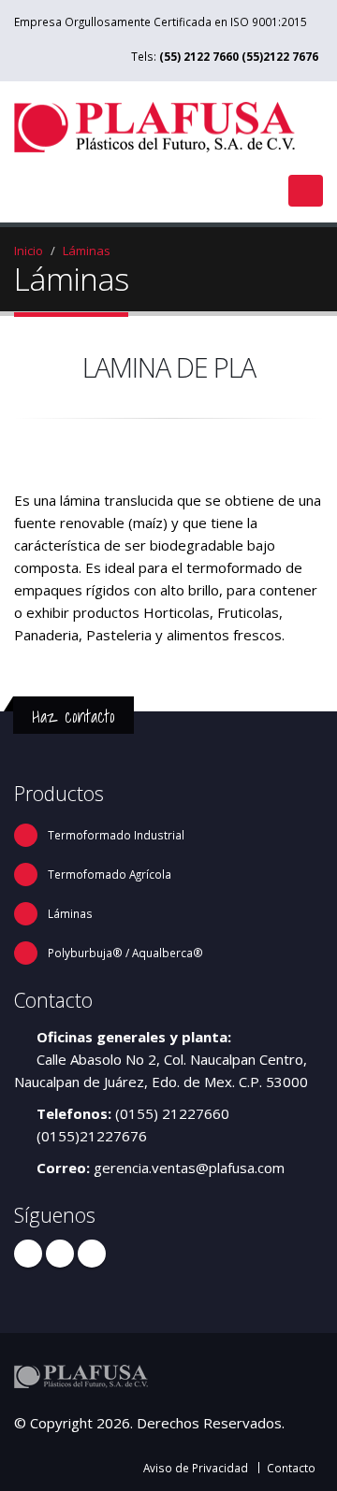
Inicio (28, 250)
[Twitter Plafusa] (60, 1254)
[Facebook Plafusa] (28, 1254)
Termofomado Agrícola (109, 874)
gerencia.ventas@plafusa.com (189, 1167)
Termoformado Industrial (116, 834)
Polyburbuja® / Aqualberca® (125, 952)
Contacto (291, 1467)
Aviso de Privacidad (195, 1467)
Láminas (86, 250)
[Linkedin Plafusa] (92, 1254)
